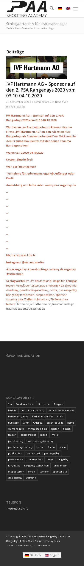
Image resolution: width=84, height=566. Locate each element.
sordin (32, 471)
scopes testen (45, 295)
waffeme (31, 477)
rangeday (63, 459)
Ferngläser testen (27, 285)
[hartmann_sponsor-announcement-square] (36, 67)
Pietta (51, 447)
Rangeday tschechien (20, 295)
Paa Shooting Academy (40, 441)
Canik (26, 422)
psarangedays (35, 459)
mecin (44, 434)
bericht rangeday (18, 416)
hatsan (67, 428)
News (58, 101)
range (50, 459)
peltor (53, 290)
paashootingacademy (34, 290)
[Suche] (49, 8)
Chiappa (37, 422)
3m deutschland (40, 281)
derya (70, 422)
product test (15, 453)
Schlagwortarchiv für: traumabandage (36, 23)
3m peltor (59, 281)
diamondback (16, 428)
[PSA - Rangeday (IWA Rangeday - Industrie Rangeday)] (34, 8)
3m (27, 281)
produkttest (33, 453)
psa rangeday (68, 290)
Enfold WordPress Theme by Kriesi (40, 541)
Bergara (58, 404)
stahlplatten (15, 477)
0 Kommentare (40, 101)
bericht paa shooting (32, 410)
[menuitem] (49, 8)
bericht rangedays (42, 416)
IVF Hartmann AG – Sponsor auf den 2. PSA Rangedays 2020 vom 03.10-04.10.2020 (41, 90)
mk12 (55, 434)
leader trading (28, 434)
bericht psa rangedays (61, 410)
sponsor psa (14, 299)
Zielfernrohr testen (36, 299)
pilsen (62, 447)
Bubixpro (13, 422)
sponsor (61, 295)
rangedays (14, 465)
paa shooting (49, 285)
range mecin (60, 465)
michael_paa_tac (15, 106)
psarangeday (15, 459)
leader (12, 434)
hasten (55, 428)
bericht (12, 410)
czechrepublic (55, 422)
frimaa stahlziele (37, 428)
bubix (60, 416)
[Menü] (75, 9)
